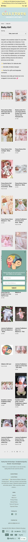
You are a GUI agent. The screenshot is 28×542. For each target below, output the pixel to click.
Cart (25, 5)
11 (20, 451)
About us (14, 497)
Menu (4, 5)
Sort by (3, 30)
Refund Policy (14, 502)
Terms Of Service (14, 504)
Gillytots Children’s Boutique (18, 528)
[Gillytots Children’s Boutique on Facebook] (12, 514)
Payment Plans (14, 506)
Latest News (14, 474)
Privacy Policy (14, 500)
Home (2, 23)
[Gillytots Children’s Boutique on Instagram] (16, 514)
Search (14, 495)
